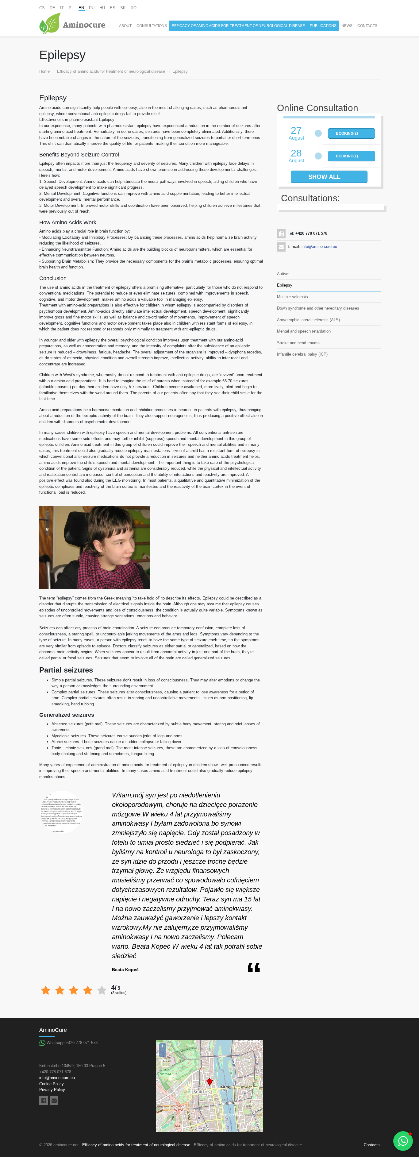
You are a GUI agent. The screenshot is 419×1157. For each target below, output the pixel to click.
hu (102, 8)
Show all (324, 176)
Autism (283, 274)
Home (44, 71)
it (62, 8)
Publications (323, 26)
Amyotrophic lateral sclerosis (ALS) (308, 320)
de (53, 8)
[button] (403, 1141)
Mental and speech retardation (304, 331)
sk (123, 8)
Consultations (151, 26)
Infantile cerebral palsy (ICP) (302, 354)
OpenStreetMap (232, 1114)
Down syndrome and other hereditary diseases (318, 308)
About (125, 26)
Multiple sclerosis (292, 297)
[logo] (72, 23)
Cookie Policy (51, 1084)
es (113, 8)
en (82, 8)
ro (133, 8)
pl (72, 8)
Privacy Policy (52, 1089)
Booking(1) (347, 156)
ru (92, 8)
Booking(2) (347, 133)
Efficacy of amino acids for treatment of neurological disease (238, 26)
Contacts (367, 26)
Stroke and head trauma (298, 343)
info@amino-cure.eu (319, 246)
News (346, 26)
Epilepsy (284, 285)
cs (42, 8)
